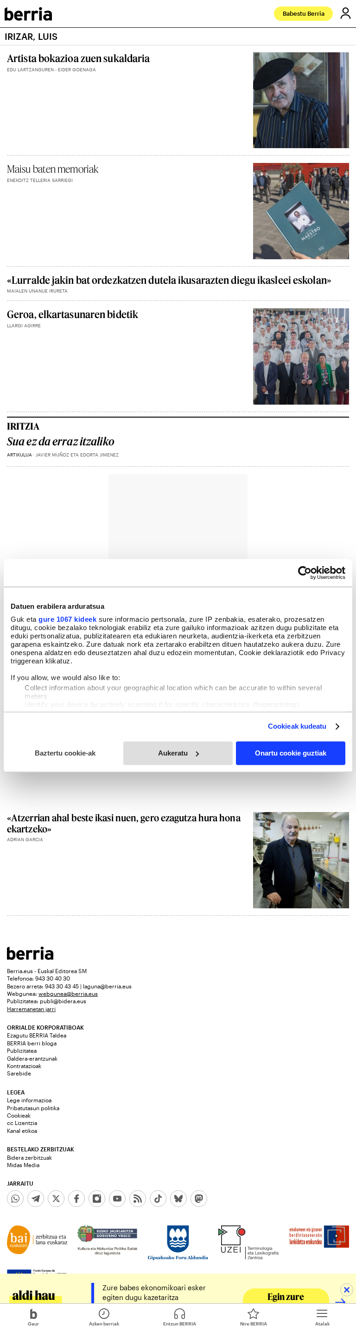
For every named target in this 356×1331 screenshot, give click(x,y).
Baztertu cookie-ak (65, 753)
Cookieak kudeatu (297, 726)
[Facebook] (76, 1198)
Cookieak (19, 1115)
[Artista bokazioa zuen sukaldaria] (301, 100)
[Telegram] (36, 1198)
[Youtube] (117, 1198)
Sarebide (19, 1073)
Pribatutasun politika (33, 1108)
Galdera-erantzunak (32, 1058)
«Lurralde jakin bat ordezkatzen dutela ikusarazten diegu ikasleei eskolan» (169, 280)
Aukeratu (173, 753)
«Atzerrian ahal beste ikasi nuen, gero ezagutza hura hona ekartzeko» (124, 823)
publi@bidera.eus (63, 1001)
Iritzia (23, 425)
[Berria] (30, 957)
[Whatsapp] (15, 1198)
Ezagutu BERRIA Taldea (36, 1035)
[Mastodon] (199, 1198)
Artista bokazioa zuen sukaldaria (78, 58)
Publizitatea (22, 1050)
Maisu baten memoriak (53, 169)
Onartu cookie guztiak (290, 753)
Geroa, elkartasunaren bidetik (72, 314)
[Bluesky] (178, 1198)
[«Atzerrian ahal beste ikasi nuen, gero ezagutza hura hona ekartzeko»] (301, 860)
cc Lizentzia (22, 1122)
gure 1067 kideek (67, 619)
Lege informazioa (29, 1100)
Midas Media (23, 1165)
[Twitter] (56, 1198)
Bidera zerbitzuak (29, 1157)
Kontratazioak (24, 1065)
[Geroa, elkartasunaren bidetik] (301, 356)
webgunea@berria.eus (68, 993)
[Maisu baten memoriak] (301, 211)
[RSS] (138, 1198)
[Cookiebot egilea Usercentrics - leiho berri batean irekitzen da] (304, 573)
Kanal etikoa (22, 1130)
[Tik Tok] (158, 1198)
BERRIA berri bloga (32, 1043)
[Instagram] (97, 1198)
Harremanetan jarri (31, 1009)
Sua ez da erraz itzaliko (60, 441)
